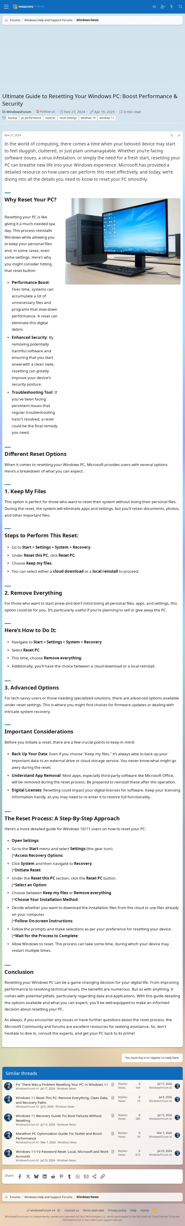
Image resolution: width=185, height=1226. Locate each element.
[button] (59, 1210)
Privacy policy (117, 1210)
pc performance (31, 118)
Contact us (72, 1210)
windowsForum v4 (43, 1210)
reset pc (50, 118)
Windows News (66, 1088)
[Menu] (6, 6)
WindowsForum (19, 111)
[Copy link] (179, 135)
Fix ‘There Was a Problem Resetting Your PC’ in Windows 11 (62, 1084)
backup (12, 118)
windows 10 (88, 118)
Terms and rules (93, 1210)
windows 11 (106, 118)
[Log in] (154, 7)
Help (133, 1210)
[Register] (162, 7)
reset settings (68, 118)
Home (145, 1210)
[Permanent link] (7, 207)
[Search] (180, 7)
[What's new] (171, 7)
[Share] (172, 135)
